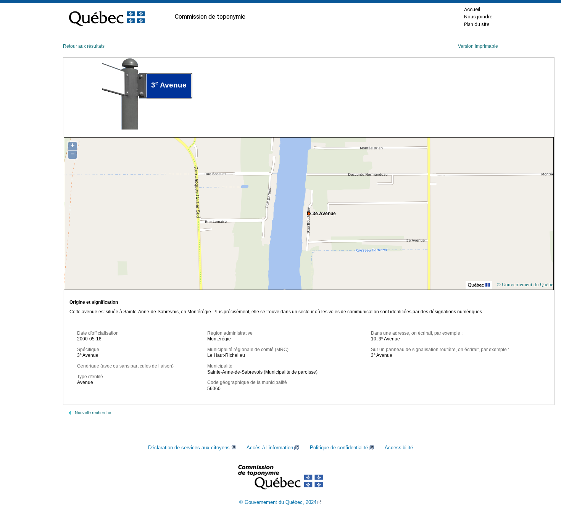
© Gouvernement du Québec (526, 284)
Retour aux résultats (84, 46)
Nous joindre (478, 16)
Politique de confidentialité (339, 447)
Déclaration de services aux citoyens (189, 447)
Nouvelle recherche (93, 412)
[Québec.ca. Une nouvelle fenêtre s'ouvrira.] (107, 17)
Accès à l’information (270, 447)
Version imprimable (478, 46)
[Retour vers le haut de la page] (542, 473)
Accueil (472, 9)
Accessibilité (399, 447)
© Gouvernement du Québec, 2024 (277, 502)
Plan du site (476, 24)
